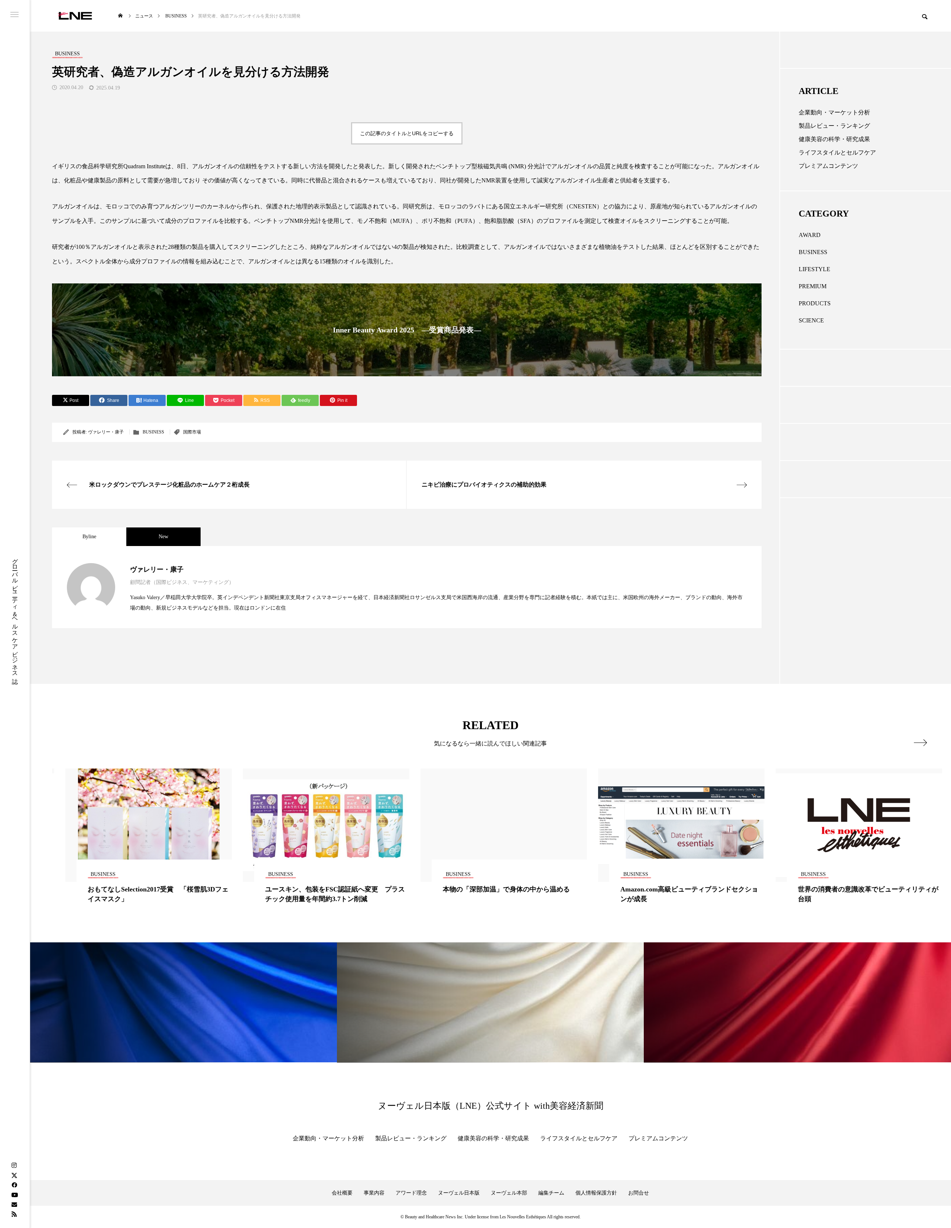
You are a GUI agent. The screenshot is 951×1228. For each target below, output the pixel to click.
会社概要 (342, 1193)
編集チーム (551, 1193)
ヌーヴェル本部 (509, 1193)
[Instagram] (14, 1166)
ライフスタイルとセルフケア (837, 152)
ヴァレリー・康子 (106, 432)
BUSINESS (153, 432)
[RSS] (14, 1214)
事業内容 (374, 1193)
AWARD (810, 235)
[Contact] (14, 1204)
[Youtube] (14, 1195)
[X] (14, 1175)
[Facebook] (14, 1185)
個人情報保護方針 (596, 1193)
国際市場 (192, 432)
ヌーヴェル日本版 (459, 1193)
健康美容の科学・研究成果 (834, 139)
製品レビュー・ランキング (834, 126)
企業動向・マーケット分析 (834, 112)
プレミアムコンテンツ (828, 166)
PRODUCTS (815, 303)
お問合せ (638, 1193)
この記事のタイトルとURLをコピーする (407, 133)
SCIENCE (811, 320)
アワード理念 (411, 1193)
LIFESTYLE (814, 269)
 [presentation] (920, 742)
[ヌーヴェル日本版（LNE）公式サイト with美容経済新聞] (75, 16)
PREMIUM (813, 286)
